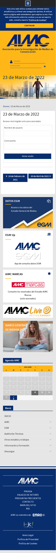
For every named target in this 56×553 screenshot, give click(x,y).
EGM (6, 427)
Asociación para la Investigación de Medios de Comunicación (27, 50)
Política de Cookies (28, 543)
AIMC (6, 421)
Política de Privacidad (27, 539)
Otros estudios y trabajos (16, 439)
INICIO (7, 416)
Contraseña (10, 140)
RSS (28, 508)
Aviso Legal (28, 535)
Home (6, 106)
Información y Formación (16, 445)
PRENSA (28, 491)
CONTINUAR (29, 25)
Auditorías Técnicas (13, 433)
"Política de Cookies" (37, 20)
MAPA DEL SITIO (28, 505)
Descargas (9, 451)
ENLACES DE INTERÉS (28, 494)
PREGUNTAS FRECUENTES (28, 498)
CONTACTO (28, 501)
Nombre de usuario (13, 127)
